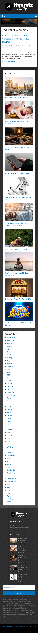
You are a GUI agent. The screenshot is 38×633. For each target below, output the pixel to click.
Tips (8, 493)
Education (10, 392)
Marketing (10, 453)
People (9, 467)
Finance (9, 401)
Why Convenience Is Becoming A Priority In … (23, 549)
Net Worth (10, 464)
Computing (10, 386)
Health (9, 421)
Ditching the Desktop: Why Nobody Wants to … (22, 559)
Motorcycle (11, 456)
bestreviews (8, 45)
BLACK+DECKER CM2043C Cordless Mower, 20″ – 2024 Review (16, 38)
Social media (11, 482)
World (9, 502)
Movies (9, 458)
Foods (9, 407)
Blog (8, 360)
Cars (8, 369)
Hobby (9, 424)
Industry (9, 433)
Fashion (9, 398)
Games (9, 412)
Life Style (10, 447)
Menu (3, 16)
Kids (8, 438)
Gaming (9, 418)
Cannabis (10, 366)
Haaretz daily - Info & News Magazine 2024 (14, 626)
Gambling (10, 409)
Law (8, 441)
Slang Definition (12, 479)
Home (9, 427)
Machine (10, 450)
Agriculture (10, 340)
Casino (9, 372)
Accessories (11, 337)
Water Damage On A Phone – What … (22, 568)
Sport (9, 484)
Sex (8, 476)
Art (8, 349)
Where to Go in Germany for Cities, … (22, 541)
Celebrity (10, 378)
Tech (8, 490)
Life (8, 444)
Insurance (10, 435)
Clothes (9, 384)
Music (9, 461)
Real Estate (11, 470)
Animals (9, 346)
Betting (9, 358)
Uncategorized (12, 499)
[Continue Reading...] (9, 62)
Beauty (9, 355)
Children (9, 381)
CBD (8, 375)
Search (19, 593)
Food (8, 404)
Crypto (9, 389)
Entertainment (12, 395)
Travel (9, 496)
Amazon (5, 48)
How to (9, 430)
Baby (8, 352)
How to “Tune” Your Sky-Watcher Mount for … (22, 578)
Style (8, 487)
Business (10, 363)
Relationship (11, 473)
